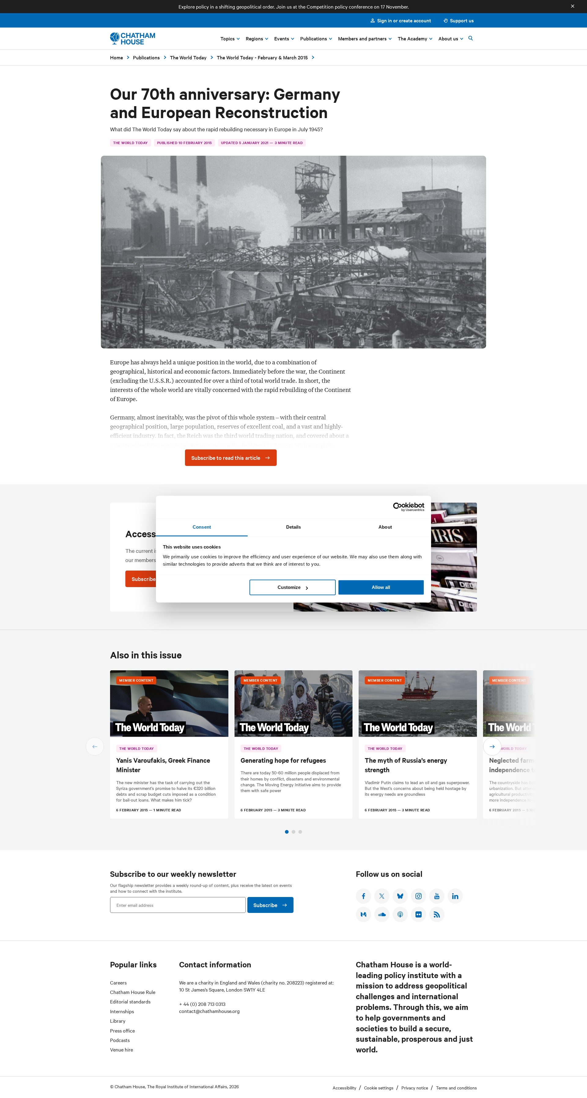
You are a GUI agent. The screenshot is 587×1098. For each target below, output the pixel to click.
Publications (146, 57)
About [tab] (385, 527)
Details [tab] (293, 527)
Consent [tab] (202, 527)
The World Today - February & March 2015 (262, 57)
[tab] (287, 832)
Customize (289, 587)
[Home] (132, 38)
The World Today (188, 57)
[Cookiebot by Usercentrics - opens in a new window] (397, 507)
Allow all (381, 587)
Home (116, 57)
